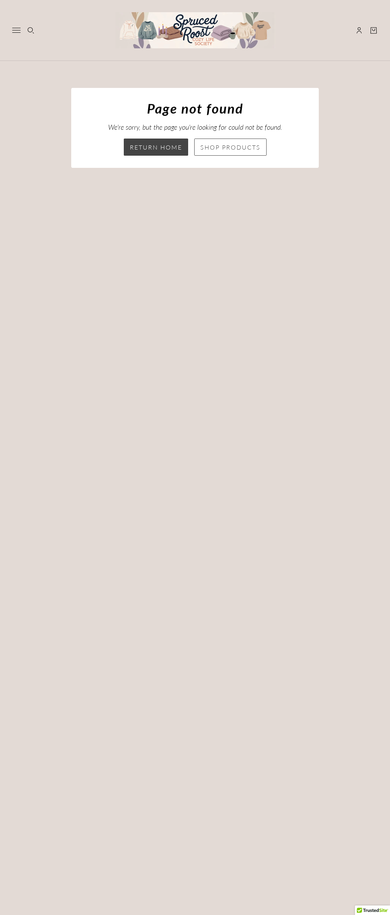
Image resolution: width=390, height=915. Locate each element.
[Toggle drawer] (16, 30)
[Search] (31, 30)
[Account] (359, 30)
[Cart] (373, 30)
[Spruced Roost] (195, 30)
